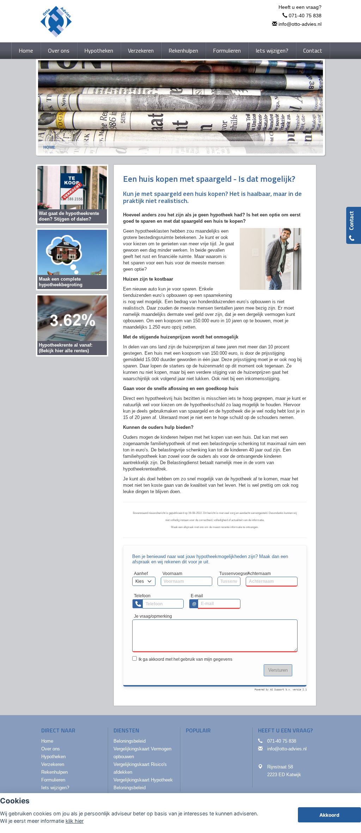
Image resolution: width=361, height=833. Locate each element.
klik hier (75, 821)
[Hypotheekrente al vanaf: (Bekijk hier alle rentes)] (72, 325)
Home (49, 147)
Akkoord (329, 815)
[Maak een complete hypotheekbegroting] (72, 259)
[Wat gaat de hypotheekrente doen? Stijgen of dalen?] (72, 194)
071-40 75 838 (305, 15)
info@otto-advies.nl (300, 24)
